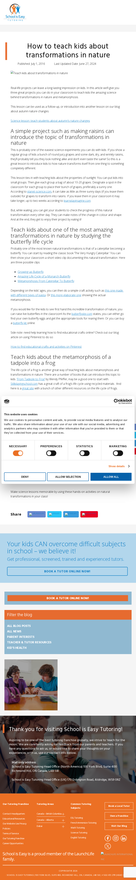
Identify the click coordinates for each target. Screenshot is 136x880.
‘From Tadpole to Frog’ (31, 379)
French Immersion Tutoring (84, 823)
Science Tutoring (79, 833)
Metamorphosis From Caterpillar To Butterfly (46, 281)
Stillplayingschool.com (24, 384)
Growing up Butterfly (31, 272)
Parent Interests (20, 637)
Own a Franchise (119, 816)
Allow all (111, 476)
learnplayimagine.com (77, 201)
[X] (54, 514)
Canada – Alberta (45, 820)
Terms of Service (11, 834)
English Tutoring (78, 838)
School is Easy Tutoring (20, 12)
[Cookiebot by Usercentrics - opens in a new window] (116, 401)
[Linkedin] (71, 514)
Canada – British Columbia (49, 814)
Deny (25, 476)
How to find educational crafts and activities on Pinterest (46, 347)
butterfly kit (20, 323)
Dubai (39, 826)
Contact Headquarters (14, 814)
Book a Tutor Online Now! (67, 571)
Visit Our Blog (119, 826)
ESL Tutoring (77, 818)
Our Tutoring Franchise (13, 839)
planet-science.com (39, 191)
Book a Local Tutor (119, 806)
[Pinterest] (89, 514)
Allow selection (68, 476)
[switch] (51, 453)
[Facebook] (36, 514)
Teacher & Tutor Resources (29, 642)
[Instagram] (116, 838)
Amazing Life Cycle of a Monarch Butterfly (44, 276)
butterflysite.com (82, 314)
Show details (117, 466)
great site (28, 388)
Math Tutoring (78, 828)
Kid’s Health (17, 648)
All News (14, 631)
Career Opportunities (13, 844)
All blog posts (19, 626)
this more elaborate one (66, 295)
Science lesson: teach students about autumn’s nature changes (50, 121)
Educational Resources (14, 819)
